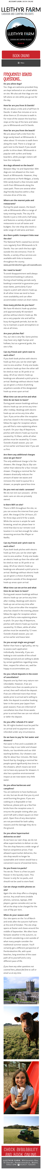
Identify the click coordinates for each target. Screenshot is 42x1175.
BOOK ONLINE (21, 54)
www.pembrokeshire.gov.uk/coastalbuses (23, 265)
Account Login (15, 1)
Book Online (28, 1)
